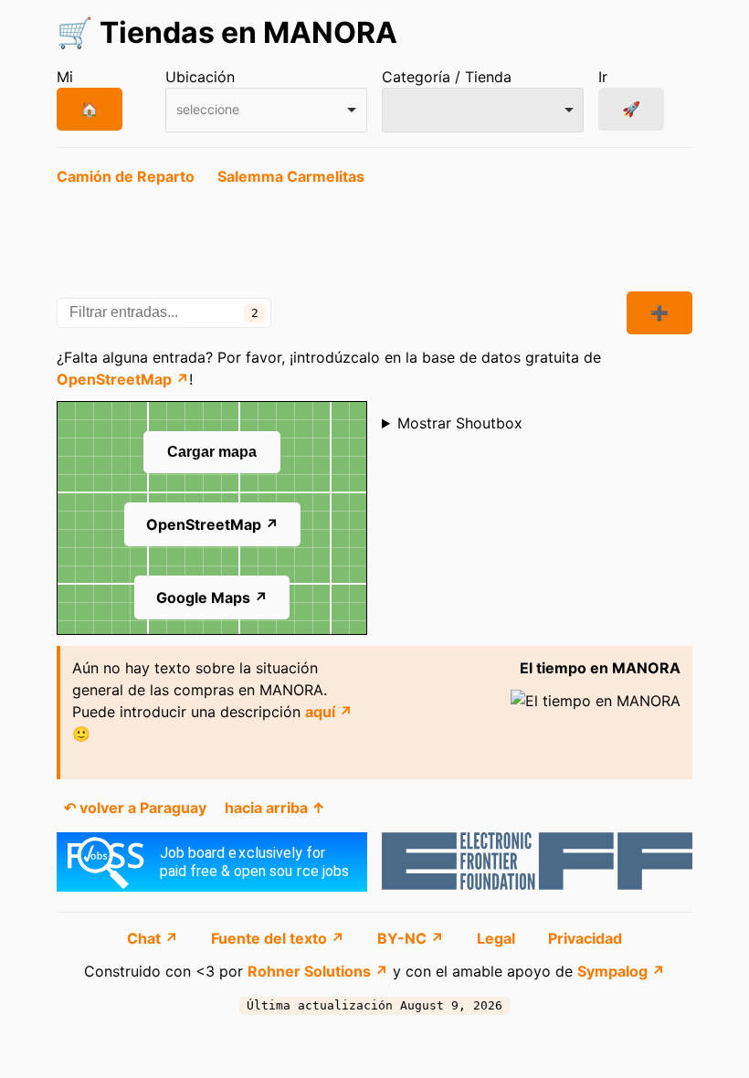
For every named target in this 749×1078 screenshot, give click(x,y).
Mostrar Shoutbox (459, 423)
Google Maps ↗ (212, 597)
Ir (602, 77)
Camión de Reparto (126, 176)
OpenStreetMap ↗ (123, 379)
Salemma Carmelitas (290, 176)
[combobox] (266, 110)
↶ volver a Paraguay (135, 807)
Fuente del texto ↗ (279, 938)
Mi (65, 77)
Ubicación (200, 77)
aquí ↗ (329, 712)
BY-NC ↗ (412, 938)
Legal (498, 938)
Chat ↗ (154, 938)
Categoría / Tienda (447, 77)
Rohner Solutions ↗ (318, 971)
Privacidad (585, 938)
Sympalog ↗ (621, 971)
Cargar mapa (212, 452)
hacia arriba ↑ (275, 807)
